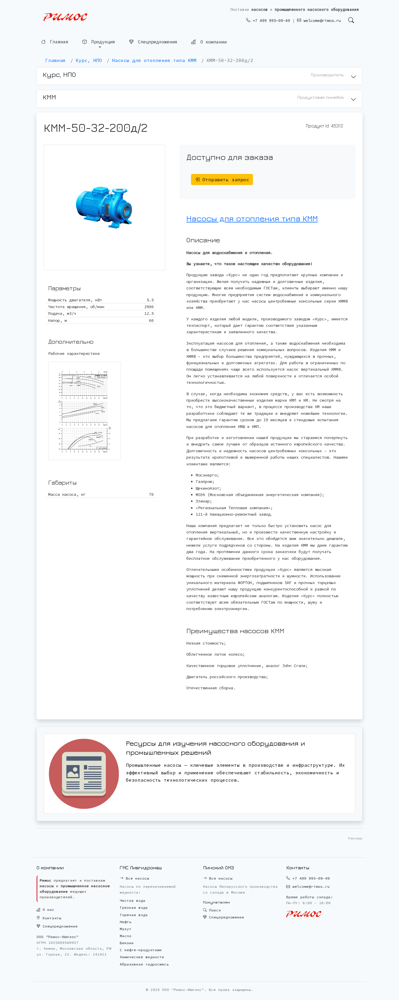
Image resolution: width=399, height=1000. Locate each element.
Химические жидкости (142, 957)
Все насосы (136, 878)
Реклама (355, 838)
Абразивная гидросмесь (144, 964)
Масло (125, 936)
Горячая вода (134, 915)
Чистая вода (132, 900)
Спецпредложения (156, 41)
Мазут (125, 929)
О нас (47, 909)
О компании (212, 41)
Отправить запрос (224, 179)
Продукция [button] (102, 41)
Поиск (214, 910)
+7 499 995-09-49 (270, 20)
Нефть (125, 922)
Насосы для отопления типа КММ (252, 218)
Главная (57, 42)
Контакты (50, 918)
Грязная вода (134, 907)
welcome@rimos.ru (321, 20)
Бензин (127, 943)
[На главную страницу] (65, 17)
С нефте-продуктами (141, 950)
